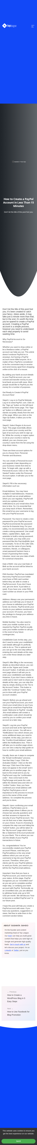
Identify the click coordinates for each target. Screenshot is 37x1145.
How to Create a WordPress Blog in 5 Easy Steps (16, 998)
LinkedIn (8, 950)
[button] (32, 25)
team (10, 936)
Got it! (18, 1141)
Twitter (16, 950)
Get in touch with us (17, 944)
